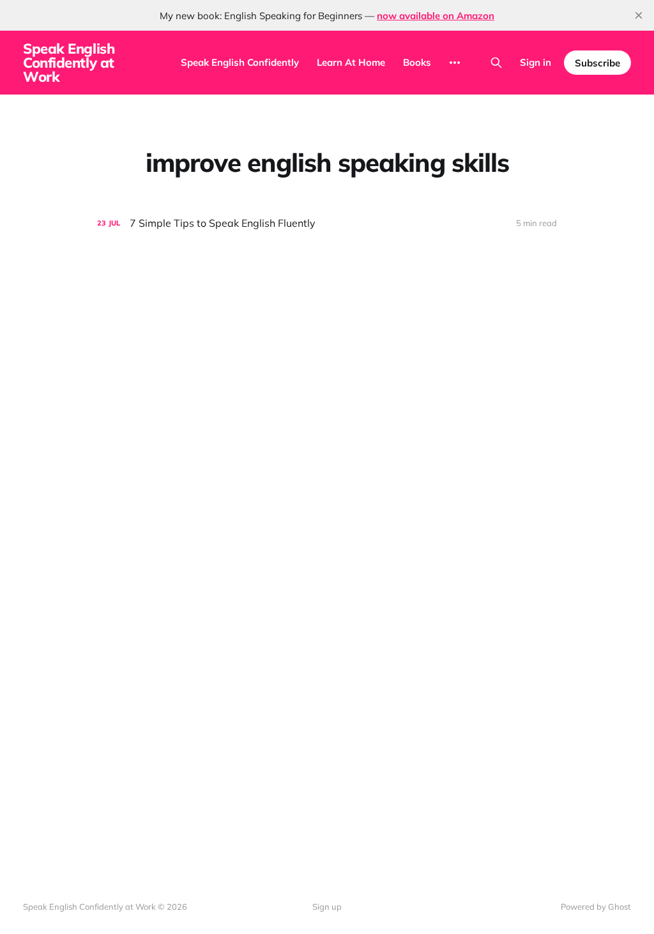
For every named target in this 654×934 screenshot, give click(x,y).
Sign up (327, 906)
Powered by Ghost (596, 906)
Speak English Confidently (240, 62)
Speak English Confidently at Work (68, 63)
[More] (454, 62)
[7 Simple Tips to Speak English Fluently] (327, 223)
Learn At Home (351, 62)
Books (417, 62)
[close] (638, 15)
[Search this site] (496, 62)
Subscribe (597, 63)
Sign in (535, 62)
